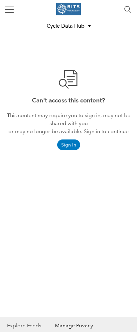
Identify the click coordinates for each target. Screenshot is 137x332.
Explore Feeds (24, 325)
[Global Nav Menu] (9, 9)
